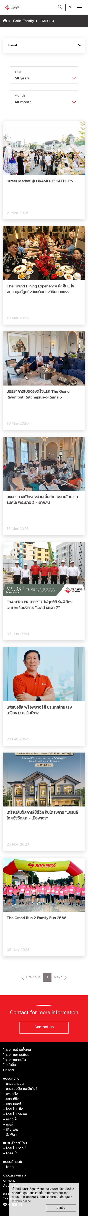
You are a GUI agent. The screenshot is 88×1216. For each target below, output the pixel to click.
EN (68, 7)
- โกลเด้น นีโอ (13, 1109)
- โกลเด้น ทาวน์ (14, 1148)
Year (18, 71)
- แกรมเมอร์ (12, 1104)
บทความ (9, 1070)
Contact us (44, 1027)
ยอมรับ (61, 1208)
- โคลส (8, 1167)
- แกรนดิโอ (11, 1099)
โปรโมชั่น (9, 1065)
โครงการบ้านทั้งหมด (17, 1049)
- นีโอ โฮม (10, 1129)
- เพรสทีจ (10, 1094)
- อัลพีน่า (10, 1134)
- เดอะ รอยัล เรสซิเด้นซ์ (20, 1088)
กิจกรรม (47, 21)
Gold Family (23, 21)
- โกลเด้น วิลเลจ (15, 1114)
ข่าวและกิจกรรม (14, 1175)
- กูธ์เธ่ (8, 1124)
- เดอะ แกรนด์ (13, 1083)
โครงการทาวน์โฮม (16, 1054)
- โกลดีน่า (10, 1153)
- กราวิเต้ (10, 1119)
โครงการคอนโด (14, 1060)
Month (20, 95)
